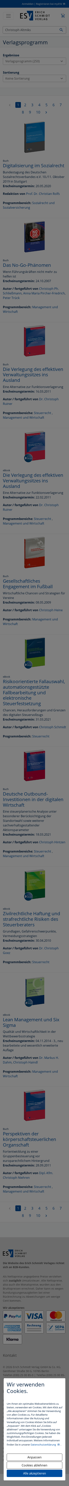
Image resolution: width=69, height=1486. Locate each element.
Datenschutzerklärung (44, 1444)
